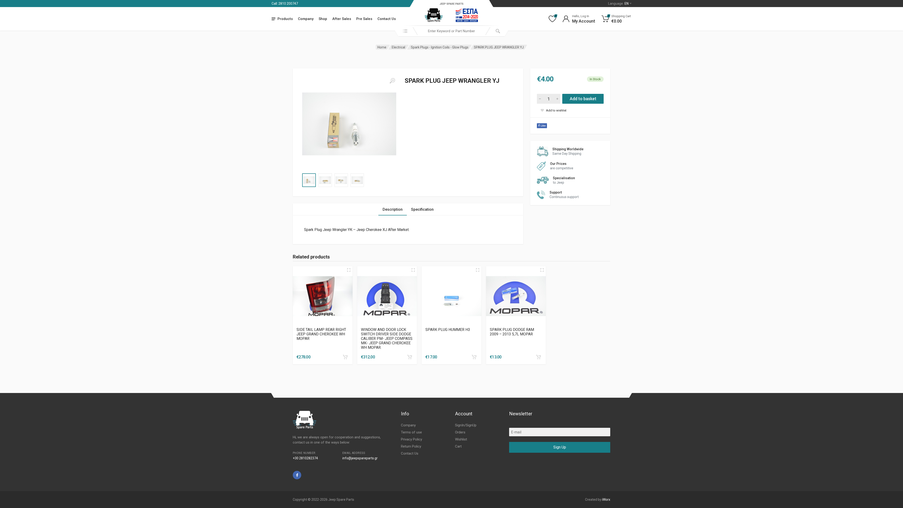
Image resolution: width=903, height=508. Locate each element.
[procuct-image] (322, 296)
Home (381, 47)
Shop (323, 19)
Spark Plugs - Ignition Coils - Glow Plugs (439, 47)
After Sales (341, 19)
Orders (460, 432)
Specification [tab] (422, 209)
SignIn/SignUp (465, 425)
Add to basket (583, 98)
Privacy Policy (411, 439)
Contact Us (386, 19)
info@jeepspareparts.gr (360, 458)
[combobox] (451, 31)
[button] (345, 357)
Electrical (398, 47)
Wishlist (461, 439)
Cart (458, 446)
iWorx (606, 499)
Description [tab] (393, 209)
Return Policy (411, 446)
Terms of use (411, 432)
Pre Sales (364, 19)
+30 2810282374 (305, 458)
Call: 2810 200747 (285, 3)
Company (305, 19)
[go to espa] (467, 15)
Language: (618, 3)
